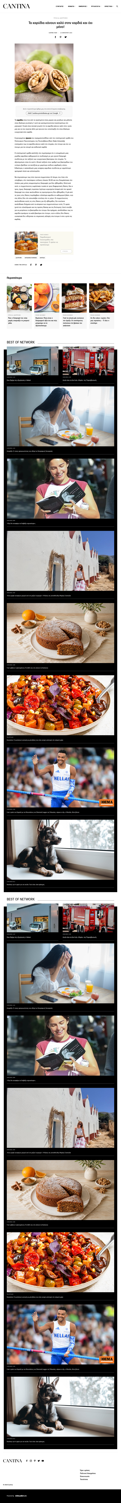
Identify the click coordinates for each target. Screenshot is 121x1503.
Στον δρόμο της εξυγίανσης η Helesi (19, 380)
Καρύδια (42, 257)
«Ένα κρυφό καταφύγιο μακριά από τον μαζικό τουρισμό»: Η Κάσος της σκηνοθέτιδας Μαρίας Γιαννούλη (39, 596)
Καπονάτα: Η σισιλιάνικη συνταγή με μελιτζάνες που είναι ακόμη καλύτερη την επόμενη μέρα (35, 740)
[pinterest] (60, 37)
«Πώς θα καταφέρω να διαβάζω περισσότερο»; (21, 523)
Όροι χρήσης (85, 1470)
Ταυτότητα (84, 1479)
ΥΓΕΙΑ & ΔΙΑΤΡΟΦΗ (60, 18)
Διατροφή (19, 257)
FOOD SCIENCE (40, 315)
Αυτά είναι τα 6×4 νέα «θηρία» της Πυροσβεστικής (80, 380)
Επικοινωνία (85, 1476)
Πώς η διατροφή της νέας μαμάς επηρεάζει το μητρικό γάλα (18, 320)
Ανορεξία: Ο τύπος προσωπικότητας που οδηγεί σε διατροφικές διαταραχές (30, 451)
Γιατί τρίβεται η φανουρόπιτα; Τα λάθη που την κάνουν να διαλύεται (27, 668)
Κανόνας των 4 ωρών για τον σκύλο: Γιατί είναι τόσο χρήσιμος (25, 884)
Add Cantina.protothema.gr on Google (43, 113)
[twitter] (66, 37)
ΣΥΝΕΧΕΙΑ (65, 251)
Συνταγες (60, 6)
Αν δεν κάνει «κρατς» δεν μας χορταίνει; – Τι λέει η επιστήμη (100, 320)
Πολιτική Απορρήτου (88, 1473)
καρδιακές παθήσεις (31, 257)
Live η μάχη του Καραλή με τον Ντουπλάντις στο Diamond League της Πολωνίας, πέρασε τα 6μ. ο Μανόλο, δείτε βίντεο (43, 812)
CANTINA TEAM (53, 32)
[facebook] (55, 37)
